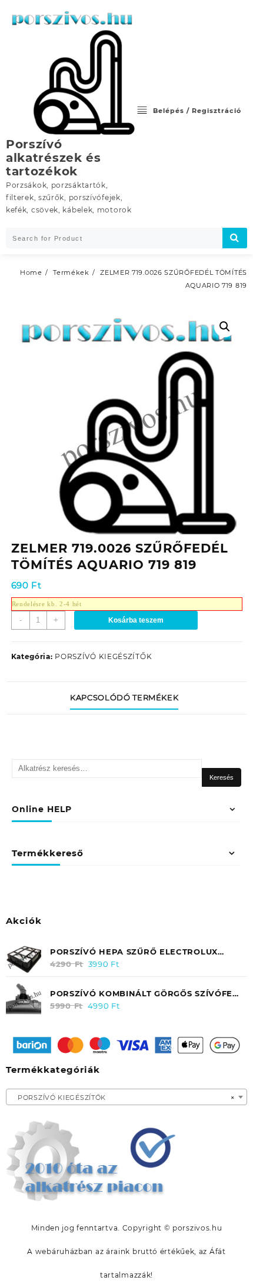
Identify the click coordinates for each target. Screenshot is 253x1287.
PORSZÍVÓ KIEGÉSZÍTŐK (103, 656)
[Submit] (234, 238)
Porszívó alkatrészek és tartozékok (53, 157)
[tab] (126, 698)
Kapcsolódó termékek (124, 697)
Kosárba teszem (136, 620)
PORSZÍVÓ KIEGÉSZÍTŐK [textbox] (123, 1097)
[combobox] (126, 1097)
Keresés (221, 777)
